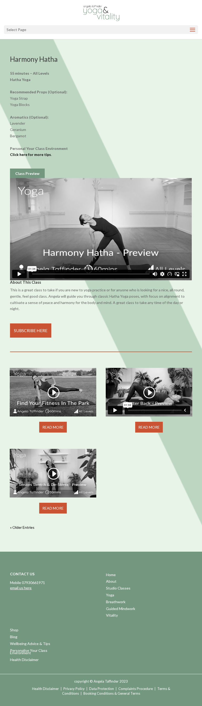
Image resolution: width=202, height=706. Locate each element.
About (111, 581)
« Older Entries (22, 527)
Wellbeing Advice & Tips (30, 644)
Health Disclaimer (24, 660)
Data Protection (101, 689)
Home (111, 575)
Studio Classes (118, 588)
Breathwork (115, 602)
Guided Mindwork (120, 609)
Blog (13, 637)
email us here (21, 588)
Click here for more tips (30, 154)
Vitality (112, 615)
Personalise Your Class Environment (28, 652)
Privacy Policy (74, 689)
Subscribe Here (30, 330)
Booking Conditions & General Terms (111, 693)
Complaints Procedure (135, 689)
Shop (14, 630)
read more (53, 427)
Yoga (110, 595)
